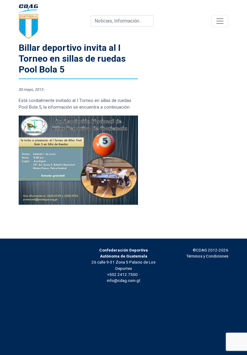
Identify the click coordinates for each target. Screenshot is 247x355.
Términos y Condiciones (207, 256)
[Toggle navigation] (219, 21)
